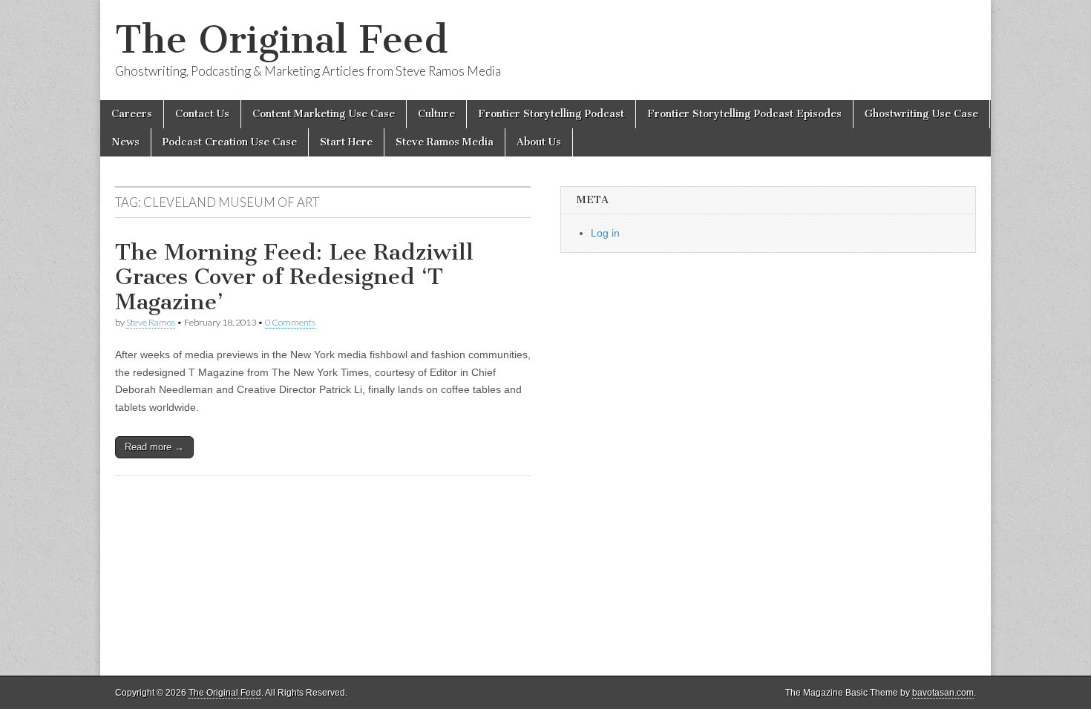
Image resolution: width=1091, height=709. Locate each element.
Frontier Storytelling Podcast (551, 114)
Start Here (346, 142)
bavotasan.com (943, 692)
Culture (436, 114)
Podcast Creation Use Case (230, 142)
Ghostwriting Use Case (921, 114)
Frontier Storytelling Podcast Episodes (744, 114)
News (125, 142)
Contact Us (202, 114)
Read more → (154, 446)
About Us (539, 142)
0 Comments (290, 322)
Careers (131, 114)
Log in (605, 233)
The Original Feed (281, 39)
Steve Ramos (150, 322)
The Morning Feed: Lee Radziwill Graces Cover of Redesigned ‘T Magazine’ (294, 277)
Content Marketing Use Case (323, 114)
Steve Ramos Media (445, 142)
